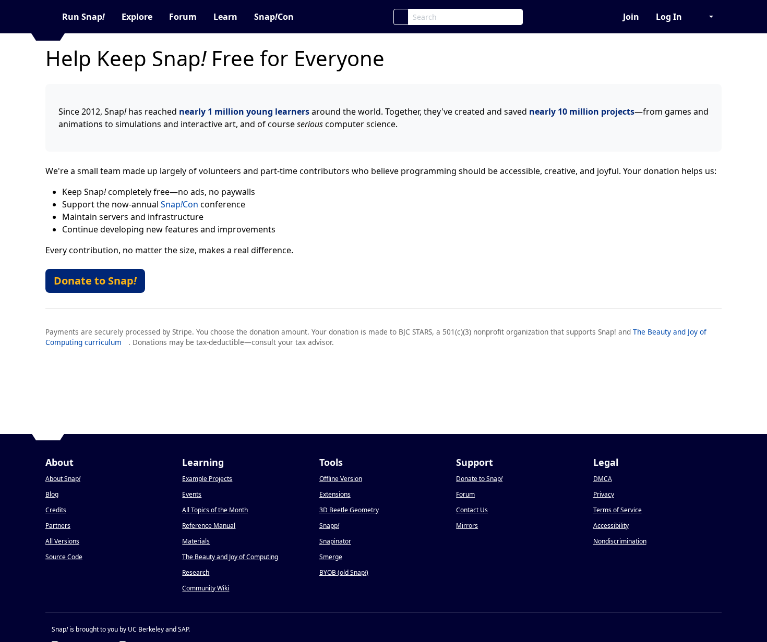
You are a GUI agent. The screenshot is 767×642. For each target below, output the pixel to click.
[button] (705, 16)
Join (631, 16)
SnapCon (274, 16)
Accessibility (611, 525)
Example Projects (207, 478)
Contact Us (472, 509)
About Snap (62, 478)
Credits (55, 509)
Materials (196, 541)
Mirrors (467, 525)
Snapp (329, 525)
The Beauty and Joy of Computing (230, 556)
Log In (669, 16)
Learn (225, 16)
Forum (183, 16)
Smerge (330, 556)
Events (191, 494)
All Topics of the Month (215, 509)
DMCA (602, 478)
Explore (137, 16)
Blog (51, 494)
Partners (57, 525)
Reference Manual (208, 525)
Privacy (603, 494)
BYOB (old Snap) (343, 572)
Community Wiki (205, 588)
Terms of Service (617, 509)
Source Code (63, 556)
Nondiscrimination (619, 541)
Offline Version (340, 478)
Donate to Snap (95, 281)
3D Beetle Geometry (349, 509)
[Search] (401, 17)
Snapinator (335, 541)
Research (195, 572)
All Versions (62, 541)
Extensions (335, 494)
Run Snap (83, 16)
